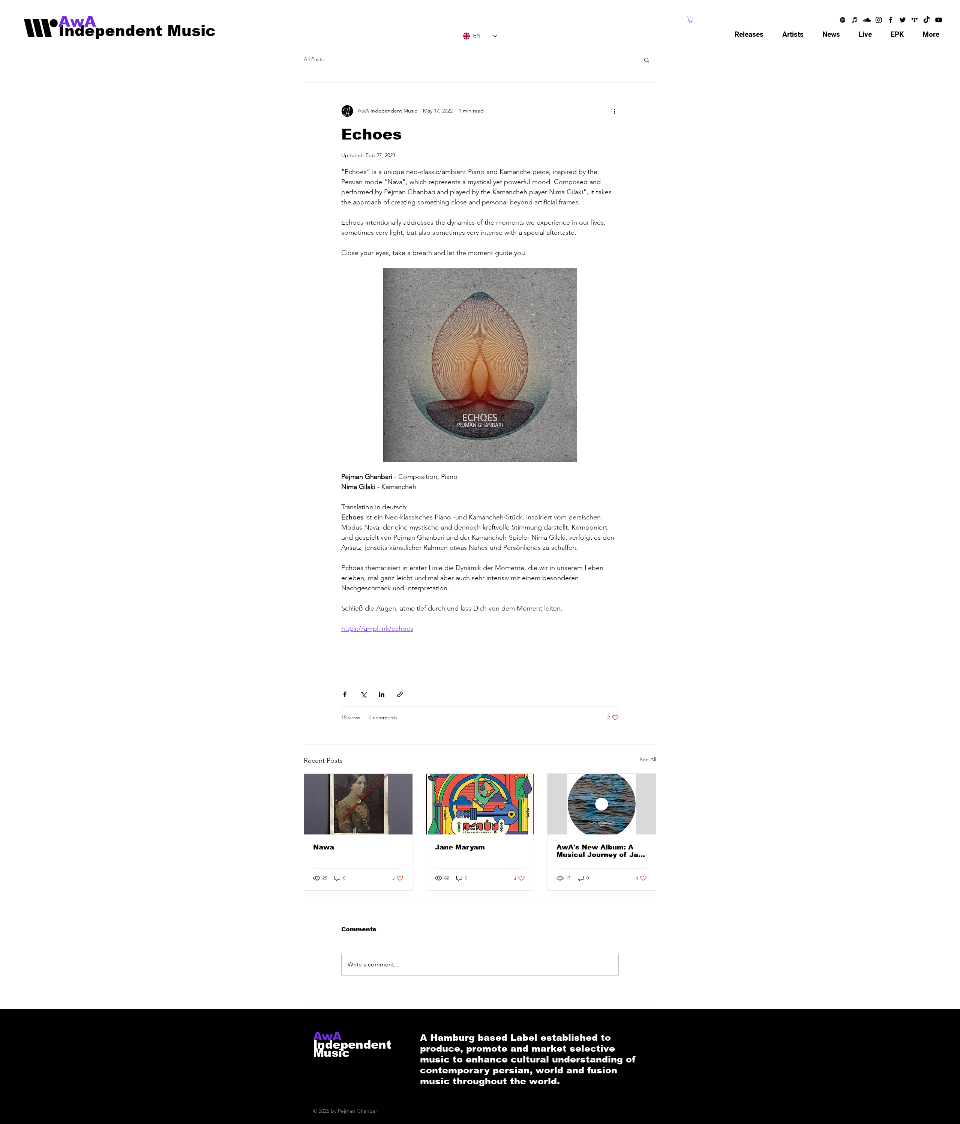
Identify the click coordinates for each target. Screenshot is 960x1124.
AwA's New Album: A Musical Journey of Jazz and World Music (601, 850)
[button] (690, 20)
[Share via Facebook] (344, 694)
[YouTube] (938, 20)
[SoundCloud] (866, 20)
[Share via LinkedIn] (381, 694)
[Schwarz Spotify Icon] (842, 20)
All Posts (314, 59)
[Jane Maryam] (480, 804)
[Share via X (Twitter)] (363, 694)
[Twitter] (902, 20)
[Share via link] (400, 694)
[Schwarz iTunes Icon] (854, 20)
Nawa (323, 847)
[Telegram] (914, 20)
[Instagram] (878, 20)
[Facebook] (890, 20)
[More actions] (614, 111)
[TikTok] (926, 20)
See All (648, 759)
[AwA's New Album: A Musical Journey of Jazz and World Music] (602, 804)
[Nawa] (358, 804)
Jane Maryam (460, 847)
